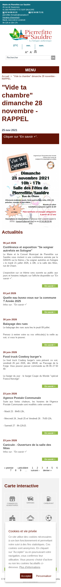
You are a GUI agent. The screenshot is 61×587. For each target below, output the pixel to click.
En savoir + (50, 286)
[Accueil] (30, 41)
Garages (30, 503)
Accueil (5, 76)
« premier (8, 467)
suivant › (35, 470)
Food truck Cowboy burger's (22, 356)
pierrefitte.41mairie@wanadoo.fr (16, 15)
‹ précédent (22, 467)
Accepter (26, 575)
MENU (30, 69)
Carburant (49, 503)
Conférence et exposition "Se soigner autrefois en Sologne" (28, 249)
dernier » (47, 470)
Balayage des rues (15, 324)
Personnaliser (43, 575)
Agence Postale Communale (22, 397)
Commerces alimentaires (12, 504)
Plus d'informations (29, 567)
